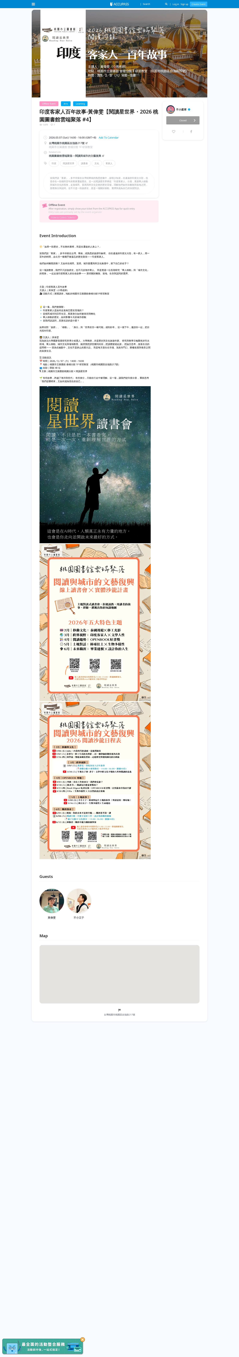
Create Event (199, 4)
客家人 (109, 163)
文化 (96, 163)
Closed (182, 120)
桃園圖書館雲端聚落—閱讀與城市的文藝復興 (75, 156)
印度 (54, 163)
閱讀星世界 (68, 163)
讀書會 (84, 163)
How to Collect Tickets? (63, 217)
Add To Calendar (109, 137)
